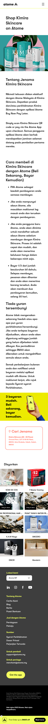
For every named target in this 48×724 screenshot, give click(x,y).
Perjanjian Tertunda (15, 644)
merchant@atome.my (16, 663)
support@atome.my (15, 654)
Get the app (16, 675)
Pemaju (10, 626)
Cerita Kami (12, 601)
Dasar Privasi (12, 640)
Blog (8, 604)
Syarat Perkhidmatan (16, 637)
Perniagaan (11, 622)
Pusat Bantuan (13, 611)
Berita (9, 608)
